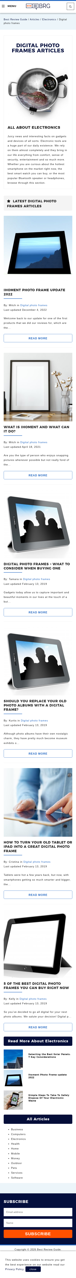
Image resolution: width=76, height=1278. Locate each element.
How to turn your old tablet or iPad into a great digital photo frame (38, 847)
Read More (38, 338)
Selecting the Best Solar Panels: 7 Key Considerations (49, 1055)
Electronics (49, 19)
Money (15, 1158)
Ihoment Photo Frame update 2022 (34, 292)
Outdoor (16, 1163)
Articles (34, 19)
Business (17, 1129)
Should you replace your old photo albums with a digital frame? (35, 706)
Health (15, 1143)
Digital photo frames (33, 305)
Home (15, 1148)
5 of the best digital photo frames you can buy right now (36, 986)
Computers (18, 1134)
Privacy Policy (14, 1269)
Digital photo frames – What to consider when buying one (37, 566)
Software (17, 1177)
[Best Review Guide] (38, 7)
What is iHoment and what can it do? (36, 429)
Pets (14, 1167)
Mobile (15, 1153)
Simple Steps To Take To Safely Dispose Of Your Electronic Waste (48, 1098)
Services (17, 1172)
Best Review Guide (15, 19)
